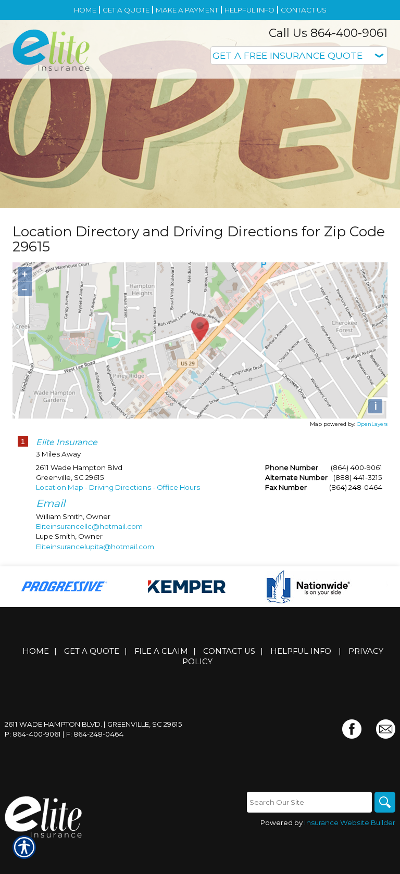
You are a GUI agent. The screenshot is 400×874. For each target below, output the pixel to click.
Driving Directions (120, 487)
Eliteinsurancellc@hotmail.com (89, 526)
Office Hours (178, 487)
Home (35, 651)
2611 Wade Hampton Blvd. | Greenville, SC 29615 (93, 724)
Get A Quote (91, 651)
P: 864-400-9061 (33, 734)
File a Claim (161, 651)
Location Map (59, 487)
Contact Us (229, 651)
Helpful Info (300, 651)
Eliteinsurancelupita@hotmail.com (95, 546)
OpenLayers (372, 424)
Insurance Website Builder (349, 822)
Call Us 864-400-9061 (328, 33)
